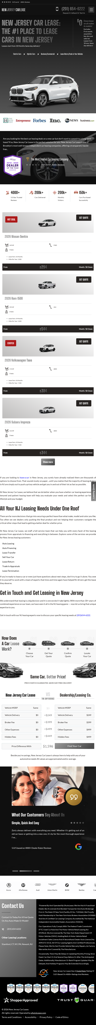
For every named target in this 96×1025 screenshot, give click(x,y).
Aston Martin (52, 890)
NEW (13, 10)
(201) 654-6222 (73, 8)
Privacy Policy (46, 1017)
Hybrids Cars (31, 54)
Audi (38, 890)
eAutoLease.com (38, 1013)
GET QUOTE (83, 217)
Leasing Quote (93, 491)
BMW (67, 890)
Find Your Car (74, 746)
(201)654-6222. (84, 615)
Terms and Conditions (12, 1017)
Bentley (81, 890)
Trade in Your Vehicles (76, 54)
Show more (48, 462)
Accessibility (30, 1017)
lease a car (24, 477)
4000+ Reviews (25, 2)
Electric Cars (17, 54)
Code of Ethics (61, 1017)
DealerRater (81, 971)
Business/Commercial (48, 54)
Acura (8, 890)
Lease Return (64, 54)
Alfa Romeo (23, 890)
